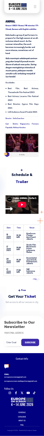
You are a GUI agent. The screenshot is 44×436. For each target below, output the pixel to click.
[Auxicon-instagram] (9, 392)
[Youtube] (28, 392)
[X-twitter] (22, 392)
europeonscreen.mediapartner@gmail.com (20, 381)
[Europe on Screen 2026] (18, 6)
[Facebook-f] (15, 392)
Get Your (22, 296)
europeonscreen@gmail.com (15, 377)
